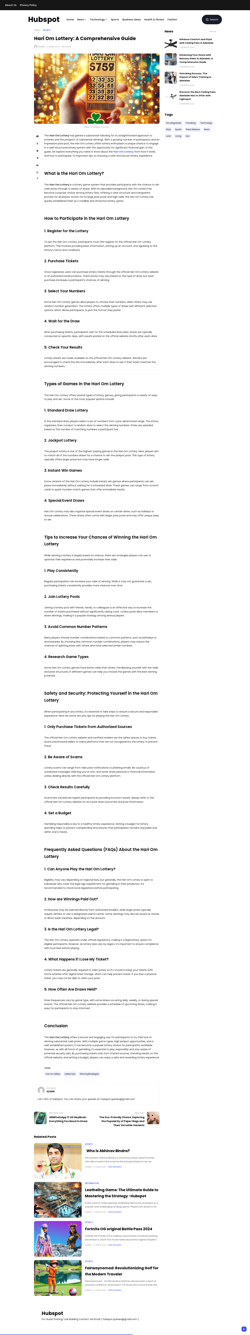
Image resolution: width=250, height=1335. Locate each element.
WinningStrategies (89, 1074)
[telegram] (37, 158)
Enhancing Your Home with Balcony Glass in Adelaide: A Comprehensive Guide (196, 59)
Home (37, 30)
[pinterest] (37, 151)
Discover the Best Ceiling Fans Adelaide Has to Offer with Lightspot (197, 96)
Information (92, 1183)
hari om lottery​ (53, 1074)
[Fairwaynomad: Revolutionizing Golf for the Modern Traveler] (58, 1278)
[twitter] (37, 143)
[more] (37, 178)
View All (212, 31)
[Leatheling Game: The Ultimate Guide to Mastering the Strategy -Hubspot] (58, 1200)
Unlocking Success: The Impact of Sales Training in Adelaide (195, 77)
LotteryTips (70, 1074)
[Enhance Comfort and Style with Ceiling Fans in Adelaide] (171, 44)
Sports (47, 30)
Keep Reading (114, 1166)
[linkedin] (37, 165)
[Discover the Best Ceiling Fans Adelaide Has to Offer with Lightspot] (171, 96)
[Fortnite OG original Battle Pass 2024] (58, 1239)
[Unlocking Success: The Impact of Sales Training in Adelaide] (171, 78)
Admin (41, 46)
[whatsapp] (37, 172)
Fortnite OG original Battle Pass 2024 (118, 1228)
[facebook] (37, 136)
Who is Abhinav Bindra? (107, 1150)
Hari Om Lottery (123, 151)
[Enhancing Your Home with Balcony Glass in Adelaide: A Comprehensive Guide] (171, 59)
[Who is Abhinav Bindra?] (58, 1161)
